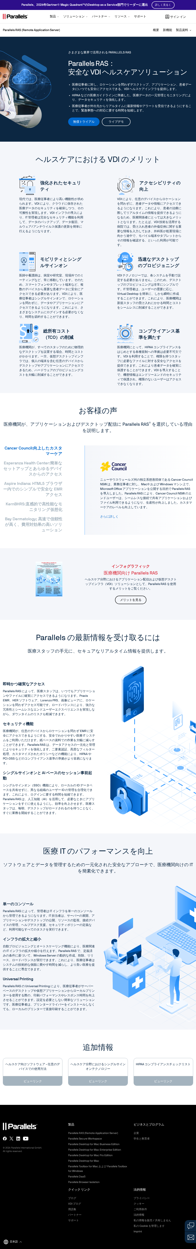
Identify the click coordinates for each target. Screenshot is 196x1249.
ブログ (72, 1198)
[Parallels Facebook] (5, 1138)
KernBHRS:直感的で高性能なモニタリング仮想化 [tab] (34, 507)
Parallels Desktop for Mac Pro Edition (90, 1155)
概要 (156, 30)
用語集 (72, 1209)
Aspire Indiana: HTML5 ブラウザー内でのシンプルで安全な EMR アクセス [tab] (32, 489)
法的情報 (139, 1215)
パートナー (75, 1215)
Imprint (138, 1231)
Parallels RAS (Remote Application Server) (31, 30)
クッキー (139, 1203)
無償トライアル (84, 121)
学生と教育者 (142, 1138)
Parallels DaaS (76, 1176)
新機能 (167, 30)
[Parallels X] (11, 1138)
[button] (54, 17)
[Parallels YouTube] (26, 1138)
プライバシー (142, 1198)
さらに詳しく (109, 516)
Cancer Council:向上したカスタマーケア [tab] (33, 451)
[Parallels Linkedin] (18, 1138)
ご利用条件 (140, 1209)
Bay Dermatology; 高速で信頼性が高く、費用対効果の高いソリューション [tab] (33, 524)
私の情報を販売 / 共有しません (152, 1220)
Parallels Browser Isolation (84, 1182)
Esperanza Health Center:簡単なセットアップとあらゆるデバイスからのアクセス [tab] (32, 468)
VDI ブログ (74, 1203)
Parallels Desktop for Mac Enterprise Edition (94, 1150)
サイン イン (178, 16)
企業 (136, 1133)
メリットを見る (130, 599)
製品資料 (182, 30)
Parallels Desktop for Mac (83, 1161)
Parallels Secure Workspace (85, 1138)
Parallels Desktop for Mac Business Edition (93, 1144)
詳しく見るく (163, 5)
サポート (73, 1220)
